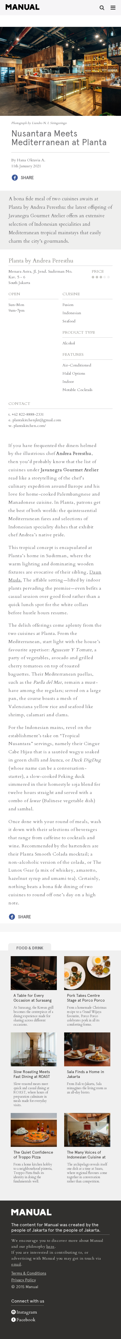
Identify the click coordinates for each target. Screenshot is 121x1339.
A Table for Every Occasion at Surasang (32, 997)
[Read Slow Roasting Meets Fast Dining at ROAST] (34, 1049)
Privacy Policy (23, 1280)
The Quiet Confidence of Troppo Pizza (33, 1154)
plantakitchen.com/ (30, 425)
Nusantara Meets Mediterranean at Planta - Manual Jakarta (22, 7)
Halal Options (73, 373)
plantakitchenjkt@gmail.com (37, 420)
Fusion (67, 304)
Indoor (68, 381)
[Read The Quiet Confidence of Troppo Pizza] (34, 1130)
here (50, 1246)
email (16, 1264)
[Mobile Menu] (113, 7)
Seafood (68, 321)
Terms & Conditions (28, 1273)
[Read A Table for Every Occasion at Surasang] (34, 973)
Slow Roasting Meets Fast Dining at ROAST (32, 1074)
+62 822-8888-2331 (28, 414)
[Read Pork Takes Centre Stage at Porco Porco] (87, 973)
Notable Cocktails (77, 389)
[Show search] (102, 7)
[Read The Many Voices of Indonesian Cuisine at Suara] (87, 1130)
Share (27, 177)
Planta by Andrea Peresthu (40, 260)
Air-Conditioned (76, 365)
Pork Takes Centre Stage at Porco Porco (86, 997)
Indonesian (71, 313)
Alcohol (68, 343)
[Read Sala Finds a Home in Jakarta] (87, 1049)
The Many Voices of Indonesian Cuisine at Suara (86, 1157)
